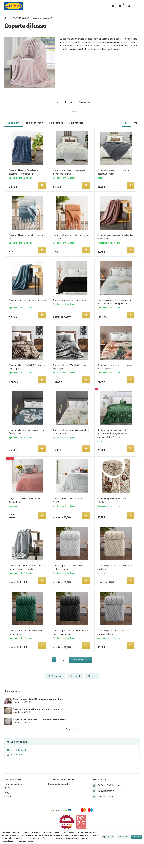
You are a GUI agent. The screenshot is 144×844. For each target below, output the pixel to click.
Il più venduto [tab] (76, 122)
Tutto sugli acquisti (61, 779)
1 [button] (54, 660)
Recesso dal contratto (59, 784)
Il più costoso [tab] (56, 122)
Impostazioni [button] (108, 837)
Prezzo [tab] (69, 102)
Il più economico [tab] (34, 122)
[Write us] (94, 796)
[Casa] (13, 6)
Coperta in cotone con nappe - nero (69, 300)
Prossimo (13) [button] (79, 659)
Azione (73, 111)
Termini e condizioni (14, 784)
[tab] (126, 123)
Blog (6, 792)
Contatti (8, 796)
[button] (42, 185)
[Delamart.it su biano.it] (81, 821)
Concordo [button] (136, 837)
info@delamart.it (18, 750)
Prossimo (70, 729)
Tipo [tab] (56, 102)
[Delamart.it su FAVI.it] (67, 821)
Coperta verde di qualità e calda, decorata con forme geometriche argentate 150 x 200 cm (112, 433)
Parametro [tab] (84, 102)
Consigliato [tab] (13, 122)
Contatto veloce (17, 754)
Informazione (12, 779)
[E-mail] (112, 6)
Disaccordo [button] (123, 837)
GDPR (7, 788)
